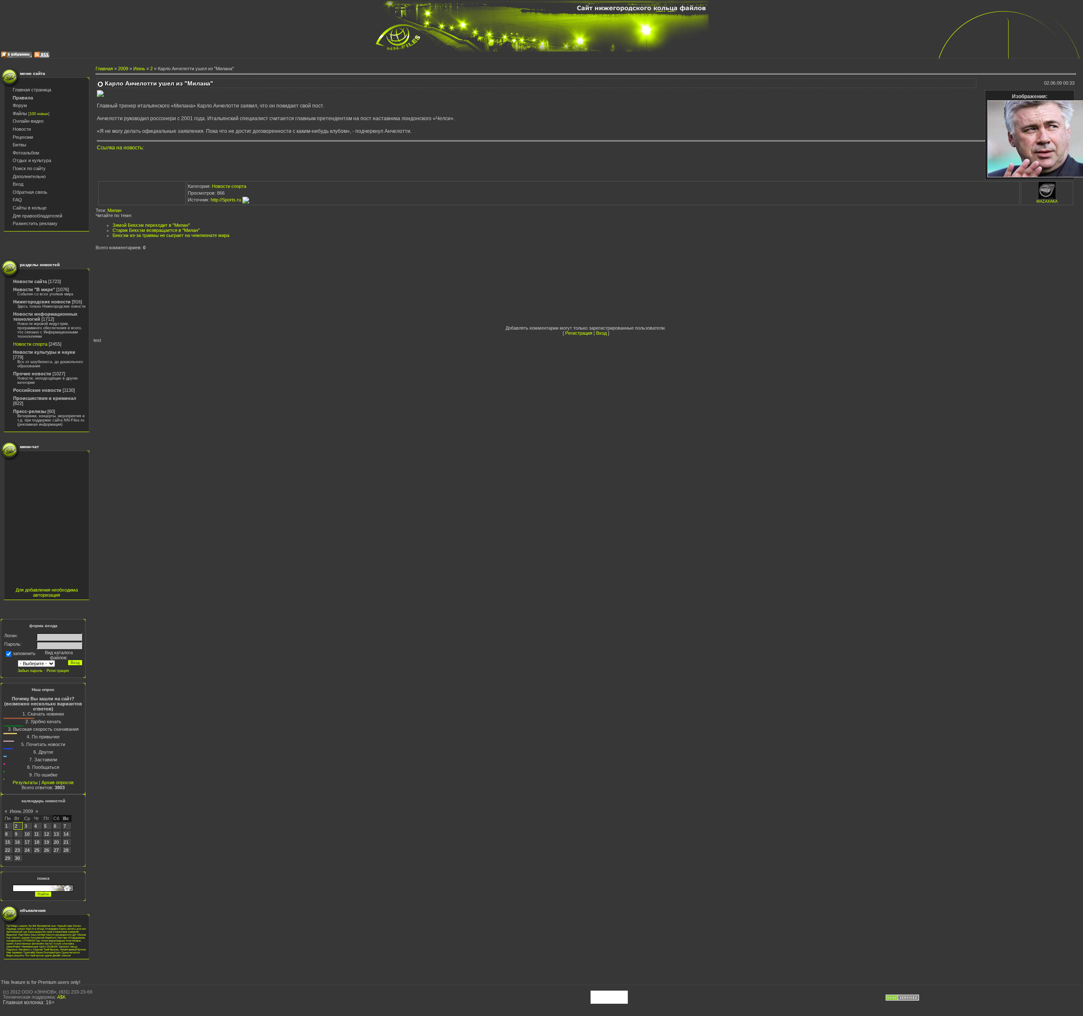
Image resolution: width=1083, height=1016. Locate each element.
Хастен (48, 943)
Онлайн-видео (28, 121)
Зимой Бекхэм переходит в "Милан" (151, 225)
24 (27, 850)
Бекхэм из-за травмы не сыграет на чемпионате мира (171, 235)
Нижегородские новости (42, 301)
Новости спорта (30, 344)
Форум (20, 105)
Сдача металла (70, 952)
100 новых (39, 114)
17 (27, 842)
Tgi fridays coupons (16, 925)
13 (56, 834)
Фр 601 (32, 925)
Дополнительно (29, 176)
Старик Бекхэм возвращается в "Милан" (156, 230)
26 (46, 850)
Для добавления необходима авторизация (47, 592)
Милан (114, 210)
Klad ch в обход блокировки (42, 928)
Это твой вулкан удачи (38, 955)
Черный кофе (64, 925)
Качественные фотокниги (29, 943)
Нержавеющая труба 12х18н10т (40, 946)
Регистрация (578, 333)
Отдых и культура (32, 160)
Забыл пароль (30, 671)
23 (17, 850)
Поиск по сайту (29, 168)
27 (56, 850)
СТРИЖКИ (28, 940)
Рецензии (23, 137)
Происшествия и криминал (44, 398)
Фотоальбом (26, 152)
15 (7, 842)
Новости (22, 129)
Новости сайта (30, 281)
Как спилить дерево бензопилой (25, 937)
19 (46, 842)
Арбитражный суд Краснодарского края (29, 931)
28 (66, 850)
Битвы (19, 144)
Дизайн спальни (61, 955)
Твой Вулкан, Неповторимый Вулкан (65, 949)
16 (17, 842)
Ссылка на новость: (120, 148)
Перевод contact (15, 928)
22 (7, 850)
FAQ (17, 199)
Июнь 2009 (21, 811)
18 (36, 842)
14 (66, 834)
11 (36, 834)
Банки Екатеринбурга (48, 952)
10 (27, 834)
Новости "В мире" (34, 289)
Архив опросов (57, 782)
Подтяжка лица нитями (31, 934)
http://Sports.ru (226, 199)
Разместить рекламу (35, 223)
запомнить (24, 653)
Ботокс (77, 925)
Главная (104, 68)
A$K (61, 996)
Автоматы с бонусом (31, 949)
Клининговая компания (66, 931)
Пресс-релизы (29, 411)
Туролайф (29, 952)
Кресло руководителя (58, 934)
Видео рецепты (15, 955)
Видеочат (11, 934)
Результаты (25, 782)
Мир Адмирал (14, 952)
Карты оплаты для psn (72, 928)
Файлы (20, 113)
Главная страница (32, 89)
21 (66, 842)
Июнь (139, 68)
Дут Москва (79, 934)
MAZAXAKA (1047, 201)
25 (36, 850)
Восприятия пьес (46, 925)
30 (17, 858)
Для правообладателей (37, 215)
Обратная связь (30, 192)
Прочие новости (32, 373)
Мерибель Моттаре (56, 937)
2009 (123, 68)
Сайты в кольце (30, 207)
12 (46, 834)
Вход (18, 184)
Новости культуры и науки (44, 352)
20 (56, 842)
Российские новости (37, 390)
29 (7, 858)
